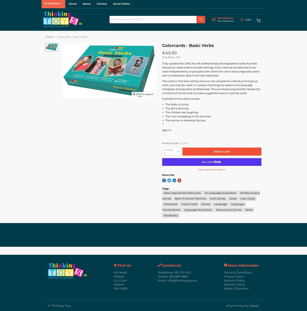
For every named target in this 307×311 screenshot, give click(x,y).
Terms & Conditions (238, 272)
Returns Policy (234, 280)
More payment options (211, 169)
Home (50, 37)
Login (248, 19)
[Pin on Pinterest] (179, 180)
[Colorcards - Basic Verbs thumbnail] (51, 47)
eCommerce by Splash (242, 305)
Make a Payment (236, 288)
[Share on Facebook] (164, 180)
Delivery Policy (234, 284)
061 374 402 (182, 272)
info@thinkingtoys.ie (182, 280)
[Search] (201, 19)
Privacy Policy (234, 276)
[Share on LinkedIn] (174, 180)
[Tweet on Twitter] (169, 180)
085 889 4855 (178, 276)
